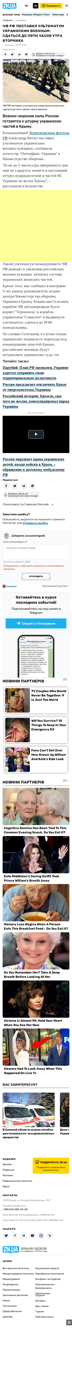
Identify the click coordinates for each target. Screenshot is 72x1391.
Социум (40, 1295)
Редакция (8, 1169)
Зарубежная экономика (49, 1273)
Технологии (10, 1305)
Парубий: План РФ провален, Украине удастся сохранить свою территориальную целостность (36, 372)
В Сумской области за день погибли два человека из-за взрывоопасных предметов (28, 1133)
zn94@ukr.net (47, 1214)
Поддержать (53, 6)
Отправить (36, 576)
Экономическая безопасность (44, 1286)
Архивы (7, 1164)
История (40, 1300)
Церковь (8, 1316)
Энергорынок (11, 1284)
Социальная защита (47, 1268)
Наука (6, 1300)
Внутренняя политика (16, 1268)
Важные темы (11, 15)
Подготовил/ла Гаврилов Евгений (26, 504)
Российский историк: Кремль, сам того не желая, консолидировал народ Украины (36, 401)
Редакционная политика (17, 1180)
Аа (35, 6)
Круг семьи (42, 1306)
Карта (6, 1186)
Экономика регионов (15, 1295)
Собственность (44, 1316)
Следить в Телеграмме (38, 623)
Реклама (8, 1175)
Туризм (39, 1311)
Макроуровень (11, 1279)
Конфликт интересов (47, 1279)
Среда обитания (12, 1311)
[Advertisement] (36, 225)
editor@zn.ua (56, 1220)
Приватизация (11, 1289)
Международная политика (18, 1273)
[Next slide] (66, 14)
